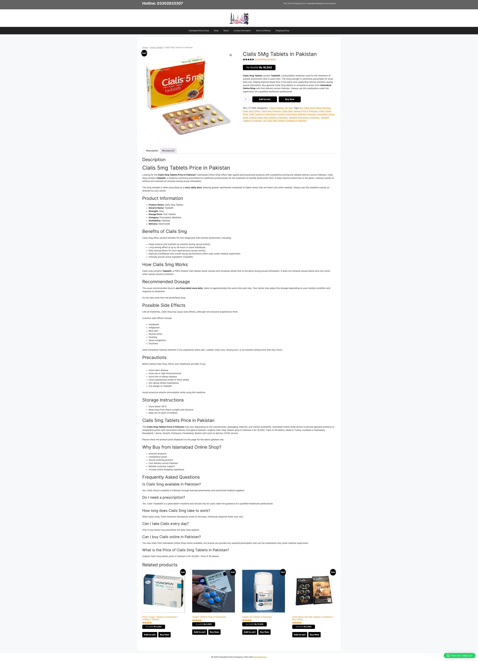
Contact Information (242, 30)
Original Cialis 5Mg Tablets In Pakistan (268, 117)
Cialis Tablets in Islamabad (262, 114)
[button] (231, 55)
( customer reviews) (265, 59)
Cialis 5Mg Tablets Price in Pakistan (300, 111)
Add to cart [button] (150, 634)
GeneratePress (260, 657)
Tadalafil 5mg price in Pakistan (304, 117)
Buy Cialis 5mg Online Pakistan (315, 108)
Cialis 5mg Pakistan (271, 111)
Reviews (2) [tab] (168, 150)
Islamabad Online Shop (199, 30)
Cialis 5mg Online (251, 111)
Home (145, 47)
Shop (216, 30)
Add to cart (264, 99)
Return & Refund (263, 30)
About (226, 30)
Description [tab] (152, 150)
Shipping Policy (282, 30)
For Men (289, 108)
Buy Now (289, 99)
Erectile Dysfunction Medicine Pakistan (296, 114)
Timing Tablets (156, 47)
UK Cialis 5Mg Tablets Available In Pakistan (284, 120)
